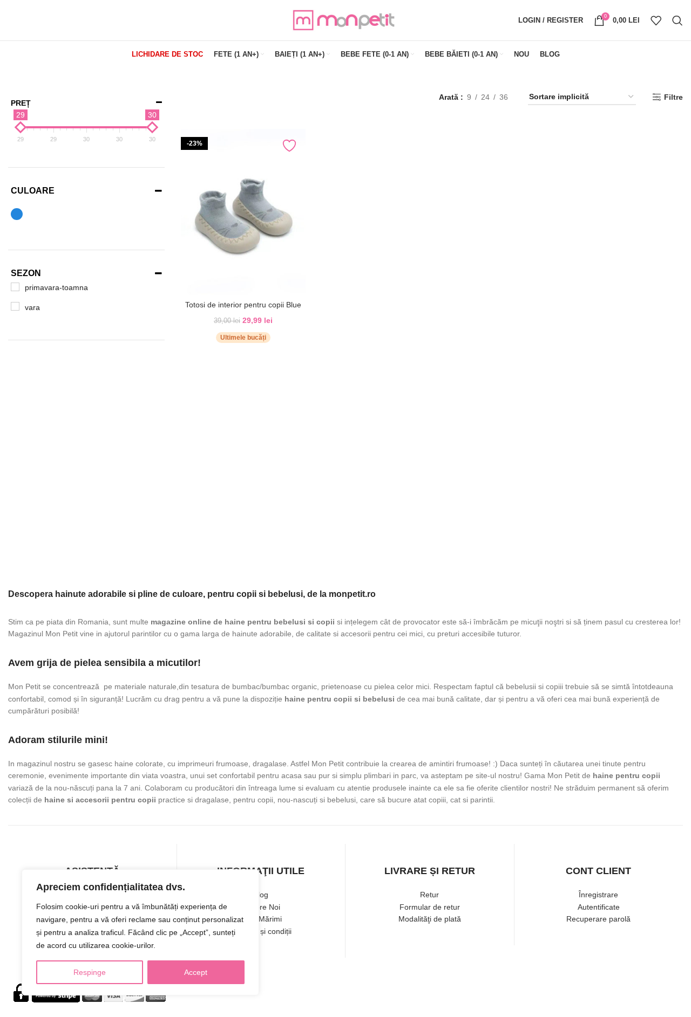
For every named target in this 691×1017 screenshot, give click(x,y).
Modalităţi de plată (429, 919)
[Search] (677, 20)
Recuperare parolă (598, 919)
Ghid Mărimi (261, 919)
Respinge (89, 972)
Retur (429, 894)
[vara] (15, 306)
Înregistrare (598, 894)
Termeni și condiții (261, 931)
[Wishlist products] (656, 20)
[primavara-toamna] (15, 287)
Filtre (673, 97)
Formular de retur (429, 907)
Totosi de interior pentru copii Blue (243, 304)
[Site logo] (345, 19)
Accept (195, 972)
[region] (140, 932)
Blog (260, 894)
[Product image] (243, 212)
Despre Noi (261, 907)
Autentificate (599, 907)
